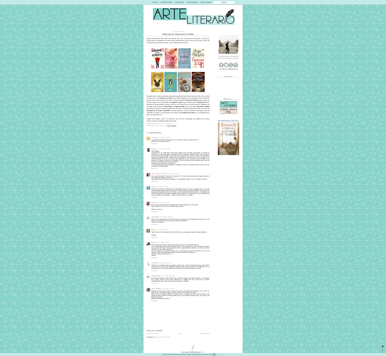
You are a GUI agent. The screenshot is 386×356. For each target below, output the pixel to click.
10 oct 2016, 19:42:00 (161, 186)
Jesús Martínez (156, 276)
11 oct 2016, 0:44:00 (161, 230)
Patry (153, 186)
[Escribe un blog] (170, 126)
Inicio (179, 333)
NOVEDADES (192, 2)
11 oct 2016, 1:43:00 (163, 242)
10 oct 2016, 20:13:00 (162, 202)
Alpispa (153, 149)
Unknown (154, 137)
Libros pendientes (160, 125)
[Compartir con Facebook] (173, 126)
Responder (154, 143)
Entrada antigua (204, 333)
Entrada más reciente (153, 333)
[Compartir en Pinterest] (175, 126)
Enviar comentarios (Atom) (163, 337)
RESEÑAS (179, 2)
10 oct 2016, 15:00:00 (163, 149)
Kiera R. (153, 242)
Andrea (153, 202)
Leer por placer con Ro (158, 174)
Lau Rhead (154, 263)
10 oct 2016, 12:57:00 (164, 137)
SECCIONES (206, 2)
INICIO (155, 2)
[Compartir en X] (171, 126)
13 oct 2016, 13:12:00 (167, 288)
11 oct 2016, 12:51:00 (165, 263)
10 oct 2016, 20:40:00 (166, 217)
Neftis (153, 230)
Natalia (202, 352)
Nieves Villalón (156, 288)
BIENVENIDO (167, 2)
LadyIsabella (155, 217)
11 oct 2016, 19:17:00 (167, 276)
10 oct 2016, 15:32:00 (172, 174)
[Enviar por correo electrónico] (168, 126)
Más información (220, 354)
